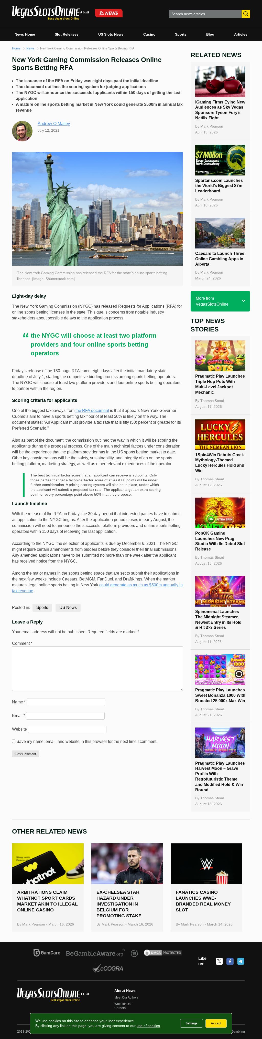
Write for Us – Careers (123, 1006)
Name (19, 702)
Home (16, 48)
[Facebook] (230, 961)
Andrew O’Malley (54, 123)
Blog (210, 34)
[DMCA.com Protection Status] (163, 953)
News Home (25, 34)
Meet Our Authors (126, 997)
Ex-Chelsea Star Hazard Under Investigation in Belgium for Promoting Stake (118, 904)
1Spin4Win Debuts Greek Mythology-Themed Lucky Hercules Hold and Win (219, 463)
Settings (191, 1023)
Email (18, 715)
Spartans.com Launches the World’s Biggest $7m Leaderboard (219, 185)
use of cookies (148, 1026)
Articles (240, 34)
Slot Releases (67, 34)
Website (19, 729)
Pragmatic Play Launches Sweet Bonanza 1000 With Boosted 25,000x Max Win (220, 695)
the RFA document (92, 410)
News (30, 48)
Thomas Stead (212, 401)
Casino (149, 34)
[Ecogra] (107, 968)
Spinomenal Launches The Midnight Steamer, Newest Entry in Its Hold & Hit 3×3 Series (218, 619)
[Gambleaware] (95, 953)
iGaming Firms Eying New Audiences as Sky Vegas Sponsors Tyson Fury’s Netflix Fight (220, 110)
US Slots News (111, 34)
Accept (216, 1023)
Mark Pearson (211, 126)
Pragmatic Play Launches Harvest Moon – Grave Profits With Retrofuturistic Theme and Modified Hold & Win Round (220, 776)
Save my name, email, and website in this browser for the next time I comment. (86, 741)
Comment (22, 643)
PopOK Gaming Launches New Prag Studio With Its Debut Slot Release (220, 541)
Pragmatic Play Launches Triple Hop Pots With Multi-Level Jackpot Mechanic (220, 384)
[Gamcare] (47, 953)
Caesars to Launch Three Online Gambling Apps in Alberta (219, 258)
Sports (181, 34)
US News (68, 607)
